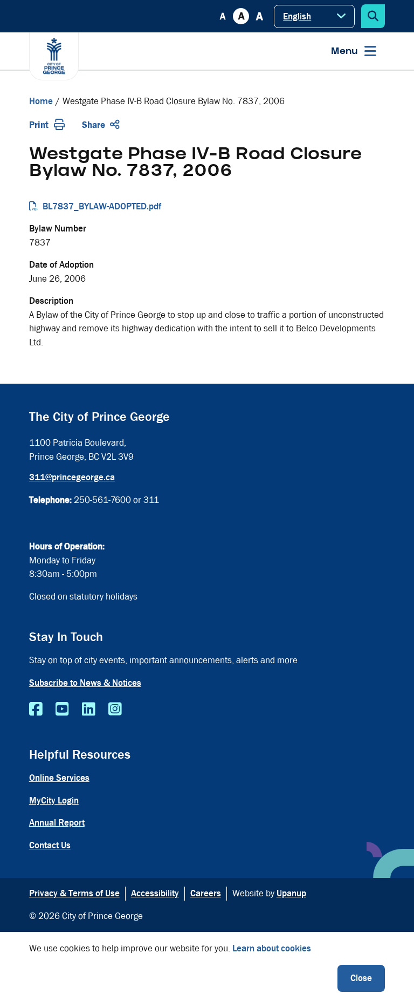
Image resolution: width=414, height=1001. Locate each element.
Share (93, 125)
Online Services (59, 778)
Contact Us (50, 845)
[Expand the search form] (373, 16)
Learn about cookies (271, 948)
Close (361, 978)
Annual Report (57, 822)
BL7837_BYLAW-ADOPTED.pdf (102, 206)
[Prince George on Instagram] (115, 709)
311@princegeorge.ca (72, 477)
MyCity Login (54, 800)
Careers (205, 893)
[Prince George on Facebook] (36, 709)
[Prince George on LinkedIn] (88, 709)
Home (41, 101)
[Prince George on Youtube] (62, 709)
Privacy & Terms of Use (74, 893)
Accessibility (155, 893)
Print (39, 125)
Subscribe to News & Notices (85, 683)
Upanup (291, 893)
